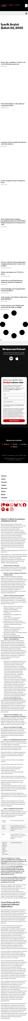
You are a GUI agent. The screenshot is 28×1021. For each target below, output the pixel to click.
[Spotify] (11, 358)
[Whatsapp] (12, 505)
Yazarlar (4, 482)
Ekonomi (4, 488)
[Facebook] (24, 505)
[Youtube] (7, 505)
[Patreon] (3, 505)
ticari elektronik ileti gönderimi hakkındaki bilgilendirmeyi (14, 405)
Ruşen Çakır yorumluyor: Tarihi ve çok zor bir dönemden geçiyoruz (13, 63)
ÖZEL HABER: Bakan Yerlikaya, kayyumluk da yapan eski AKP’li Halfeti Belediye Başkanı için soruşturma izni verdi (13, 221)
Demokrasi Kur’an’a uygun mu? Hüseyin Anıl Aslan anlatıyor (13, 143)
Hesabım (4, 497)
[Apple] (17, 358)
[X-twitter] (20, 505)
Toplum (3, 485)
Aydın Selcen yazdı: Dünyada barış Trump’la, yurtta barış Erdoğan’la (12, 281)
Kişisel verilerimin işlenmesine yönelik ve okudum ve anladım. (13, 405)
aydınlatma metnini (20, 404)
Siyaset (3, 476)
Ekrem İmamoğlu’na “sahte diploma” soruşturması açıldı (13, 104)
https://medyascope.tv (13, 550)
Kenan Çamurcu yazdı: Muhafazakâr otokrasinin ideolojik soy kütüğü (12, 306)
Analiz (3, 479)
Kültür (3, 494)
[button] (26, 2)
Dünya (3, 491)
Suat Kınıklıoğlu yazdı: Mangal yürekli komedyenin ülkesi (13, 289)
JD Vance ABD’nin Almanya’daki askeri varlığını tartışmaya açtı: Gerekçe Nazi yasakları (13, 264)
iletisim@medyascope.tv (16, 842)
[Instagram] (12, 509)
